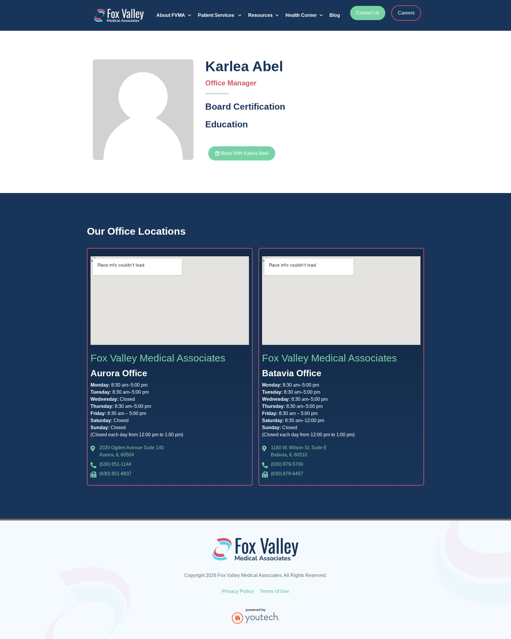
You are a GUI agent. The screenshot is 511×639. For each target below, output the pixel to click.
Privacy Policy (238, 591)
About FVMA (170, 15)
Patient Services (216, 15)
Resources (260, 15)
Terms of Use (274, 591)
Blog (334, 15)
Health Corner (301, 15)
